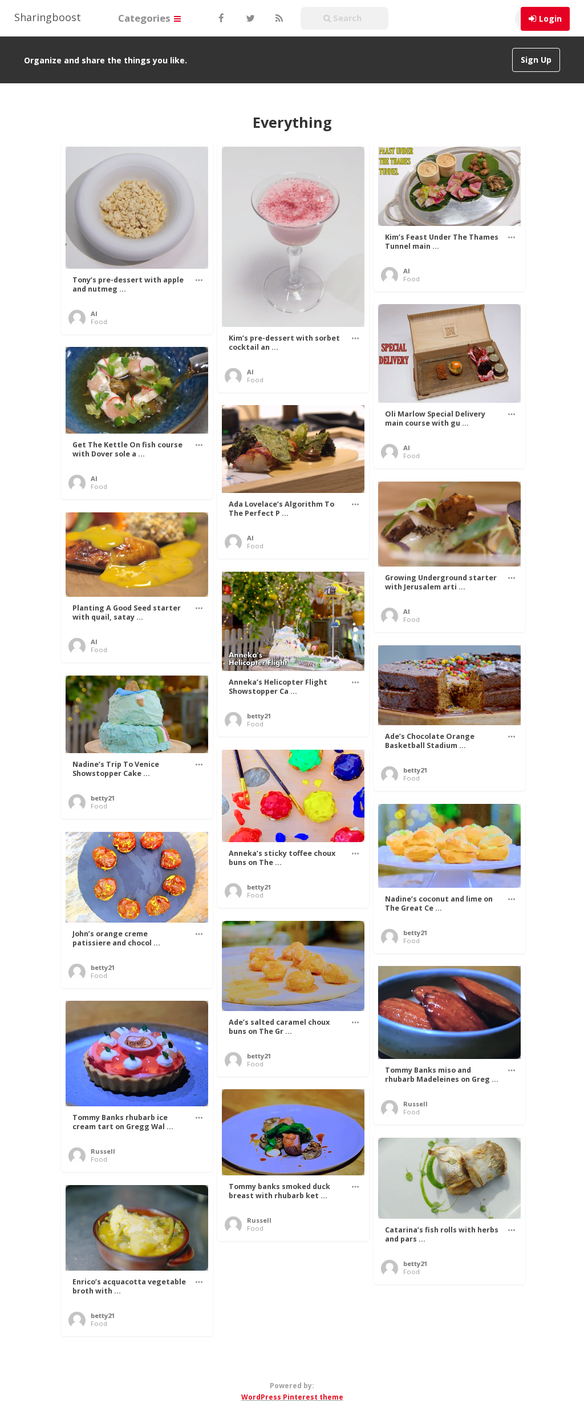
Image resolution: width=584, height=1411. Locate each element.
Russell (415, 1103)
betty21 (259, 715)
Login (550, 18)
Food (99, 321)
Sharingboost (47, 17)
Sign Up (536, 59)
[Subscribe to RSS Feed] (277, 18)
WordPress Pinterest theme (292, 1397)
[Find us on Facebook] (220, 18)
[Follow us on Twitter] (249, 18)
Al (94, 313)
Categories (145, 18)
